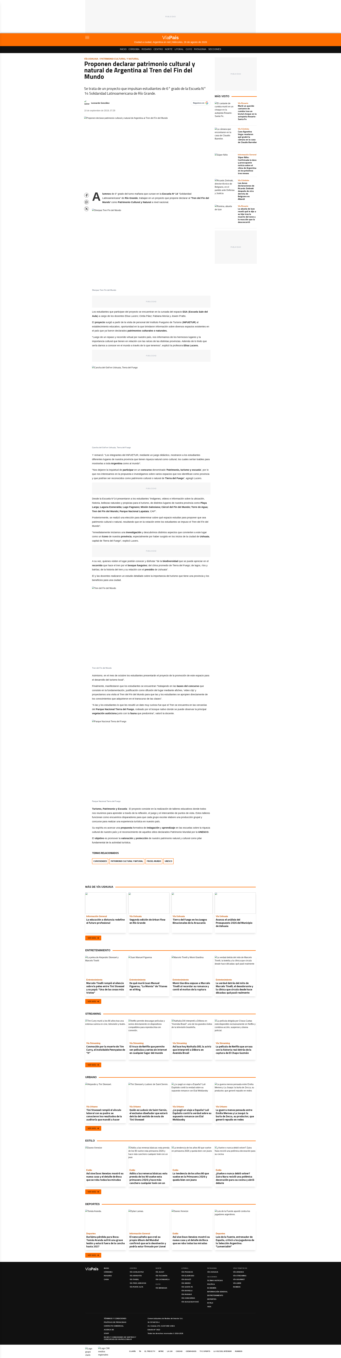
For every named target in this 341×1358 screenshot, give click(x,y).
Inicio (123, 49)
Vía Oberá (186, 1283)
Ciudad (179, 1351)
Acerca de (109, 1330)
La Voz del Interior (223, 1351)
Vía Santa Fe (187, 1287)
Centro (158, 49)
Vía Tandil (134, 1279)
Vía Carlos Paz (137, 1272)
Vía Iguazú (186, 1279)
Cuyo (189, 49)
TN (140, 1351)
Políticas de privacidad (115, 1322)
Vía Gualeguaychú (190, 1302)
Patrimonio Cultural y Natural (119, 59)
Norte (168, 49)
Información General (217, 1292)
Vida (209, 1307)
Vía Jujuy (160, 1272)
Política (211, 1284)
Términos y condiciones (115, 1318)
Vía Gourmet (239, 1279)
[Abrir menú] (109, 37)
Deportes (211, 1299)
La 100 (170, 1351)
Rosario (146, 49)
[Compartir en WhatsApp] (86, 202)
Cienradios (191, 1351)
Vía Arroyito (136, 1276)
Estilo (210, 1303)
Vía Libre (237, 1283)
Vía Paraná (186, 1294)
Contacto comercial (114, 1326)
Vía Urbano (238, 1272)
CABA (106, 1279)
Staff (106, 1333)
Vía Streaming (239, 1276)
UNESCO (168, 861)
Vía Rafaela (186, 1291)
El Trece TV (150, 1351)
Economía (211, 1288)
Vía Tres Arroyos (138, 1283)
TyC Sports (205, 1351)
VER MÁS (92, 938)
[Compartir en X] (86, 208)
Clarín (132, 1351)
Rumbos (237, 1287)
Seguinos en (198, 103)
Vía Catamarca (163, 1279)
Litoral (179, 49)
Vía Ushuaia (91, 59)
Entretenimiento (215, 1295)
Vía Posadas (187, 1272)
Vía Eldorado (187, 1276)
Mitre (161, 1351)
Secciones (214, 49)
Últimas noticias (215, 1280)
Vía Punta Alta (136, 1287)
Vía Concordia (188, 1298)
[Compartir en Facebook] (86, 195)
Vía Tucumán (161, 1276)
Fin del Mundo (154, 861)
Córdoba (134, 49)
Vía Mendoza (161, 1288)
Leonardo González (100, 103)
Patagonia (200, 49)
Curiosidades (100, 861)
